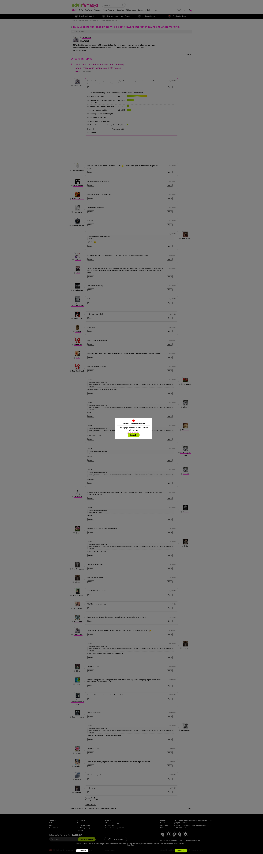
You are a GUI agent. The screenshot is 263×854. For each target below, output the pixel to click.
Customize (82, 851)
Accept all (180, 851)
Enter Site (133, 435)
